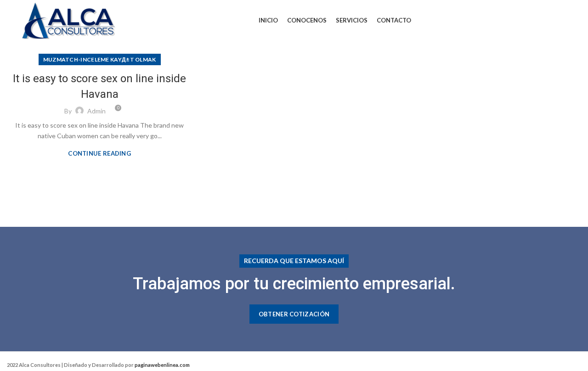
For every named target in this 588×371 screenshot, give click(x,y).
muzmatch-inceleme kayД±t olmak (99, 59)
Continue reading (99, 154)
